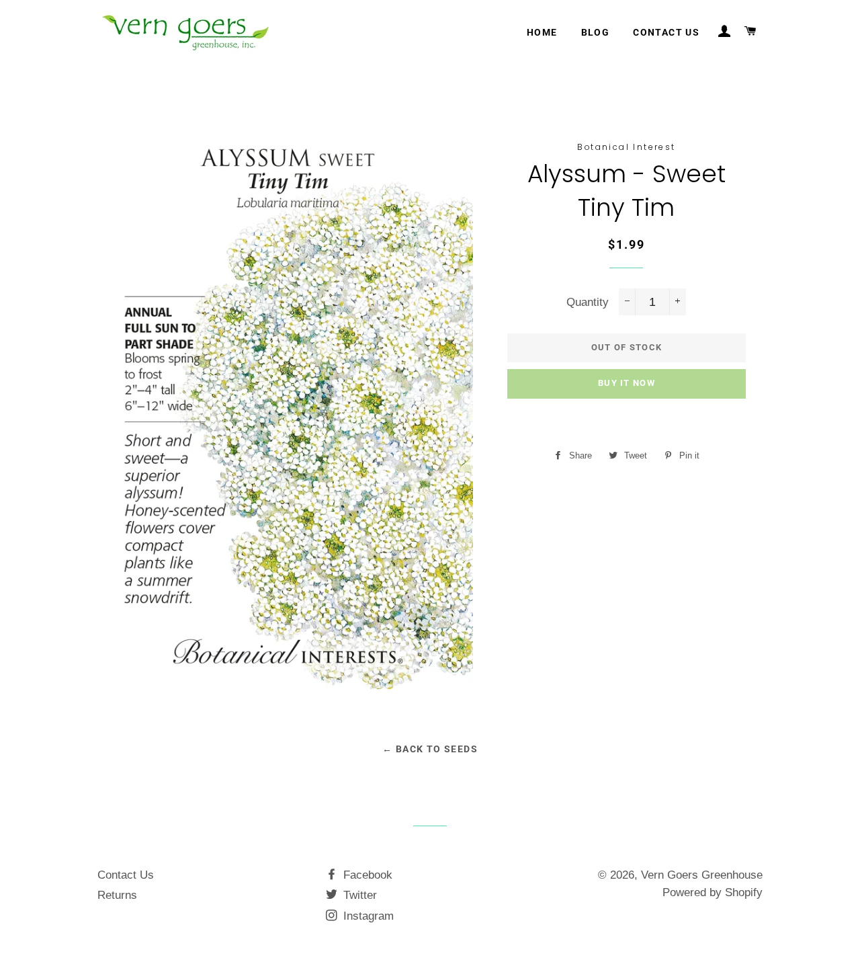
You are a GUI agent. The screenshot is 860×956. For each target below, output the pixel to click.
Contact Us (125, 875)
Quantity (587, 302)
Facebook (366, 875)
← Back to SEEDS (430, 749)
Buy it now (626, 383)
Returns (117, 895)
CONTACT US (666, 32)
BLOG (595, 32)
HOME (542, 32)
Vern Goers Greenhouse (702, 875)
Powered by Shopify (712, 892)
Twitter (358, 895)
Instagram (367, 916)
